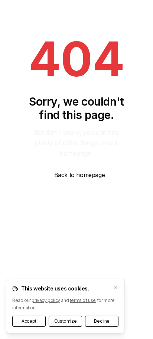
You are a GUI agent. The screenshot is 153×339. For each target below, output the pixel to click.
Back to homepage (79, 175)
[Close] (115, 287)
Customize (65, 321)
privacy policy (46, 300)
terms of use (83, 300)
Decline (102, 321)
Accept (29, 321)
